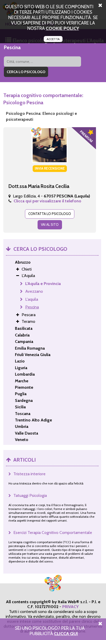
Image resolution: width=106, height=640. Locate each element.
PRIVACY (70, 606)
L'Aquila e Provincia (43, 283)
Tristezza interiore (29, 473)
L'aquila (31, 299)
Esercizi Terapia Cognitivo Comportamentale (52, 532)
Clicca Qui (66, 633)
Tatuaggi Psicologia (30, 495)
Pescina (32, 307)
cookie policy (62, 28)
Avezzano (34, 291)
